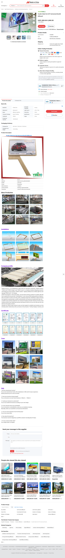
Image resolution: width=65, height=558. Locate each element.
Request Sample (60, 29)
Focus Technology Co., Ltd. (24, 553)
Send (12, 451)
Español (14, 549)
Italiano (33, 549)
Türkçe (26, 550)
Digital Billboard (27, 527)
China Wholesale (31, 546)
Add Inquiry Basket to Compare (19, 41)
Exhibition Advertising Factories (8, 533)
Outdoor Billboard (51, 514)
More (2, 542)
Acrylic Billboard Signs (45, 536)
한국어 (50, 549)
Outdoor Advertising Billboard (39, 527)
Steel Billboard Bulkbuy (23, 539)
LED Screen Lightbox (36, 509)
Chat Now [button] (51, 26)
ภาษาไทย (60, 549)
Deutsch (37, 549)
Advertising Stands (36, 533)
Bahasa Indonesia (37, 550)
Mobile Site (30, 547)
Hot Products (5, 546)
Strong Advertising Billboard (7, 536)
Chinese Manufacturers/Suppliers (21, 546)
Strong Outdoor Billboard (33, 536)
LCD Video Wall (20, 514)
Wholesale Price (38, 546)
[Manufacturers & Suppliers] (32, 2)
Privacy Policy (51, 553)
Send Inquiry (42, 26)
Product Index (58, 546)
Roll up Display (19, 527)
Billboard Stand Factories (21, 536)
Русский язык (28, 549)
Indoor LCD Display (52, 512)
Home (2, 9)
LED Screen (50, 509)
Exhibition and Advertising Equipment (21, 9)
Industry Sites (44, 546)
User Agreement (39, 553)
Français (23, 549)
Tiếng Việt (30, 550)
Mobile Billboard (50, 527)
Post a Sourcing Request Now (16, 453)
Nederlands (42, 549)
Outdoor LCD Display (36, 512)
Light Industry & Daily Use (9, 9)
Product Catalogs (19, 507)
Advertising (4, 527)
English (10, 549)
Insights (35, 547)
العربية (47, 549)
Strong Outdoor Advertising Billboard (9, 539)
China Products (11, 546)
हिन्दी (57, 549)
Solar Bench (34, 514)
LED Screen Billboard (21, 509)
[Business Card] (62, 106)
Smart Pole (3, 512)
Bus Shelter (3, 509)
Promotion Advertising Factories (23, 533)
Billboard (30, 9)
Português (18, 549)
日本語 (54, 549)
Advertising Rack (46, 533)
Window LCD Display (5, 514)
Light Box (11, 527)
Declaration (46, 553)
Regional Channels (51, 546)
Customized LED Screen (21, 512)
